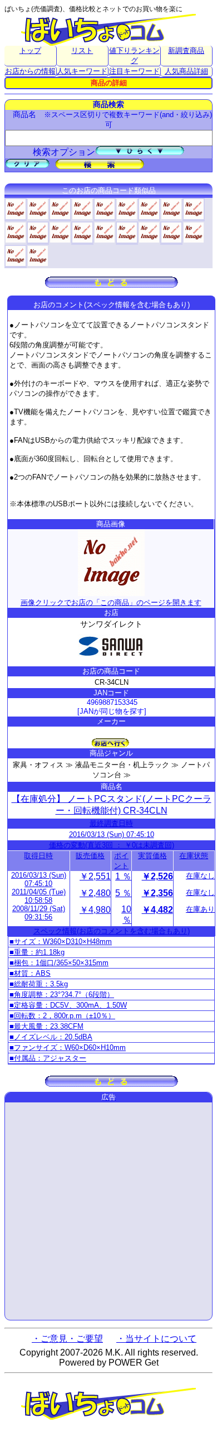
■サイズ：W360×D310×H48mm (60, 941)
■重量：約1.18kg (37, 952)
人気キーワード (82, 71)
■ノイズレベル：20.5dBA (50, 1037)
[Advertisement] (108, 1211)
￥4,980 (95, 909)
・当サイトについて (156, 1338)
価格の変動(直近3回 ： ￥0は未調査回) (111, 845)
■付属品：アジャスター (47, 1058)
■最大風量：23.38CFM (46, 1026)
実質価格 (152, 855)
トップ (30, 50)
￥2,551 (95, 876)
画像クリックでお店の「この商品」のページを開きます (111, 602)
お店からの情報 (30, 71)
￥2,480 (95, 893)
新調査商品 (186, 50)
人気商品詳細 (186, 71)
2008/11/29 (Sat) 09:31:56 (38, 912)
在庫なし (200, 876)
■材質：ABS (30, 973)
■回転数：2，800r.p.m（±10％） (62, 1016)
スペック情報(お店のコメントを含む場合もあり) (111, 931)
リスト (82, 50)
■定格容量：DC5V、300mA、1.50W (68, 1005)
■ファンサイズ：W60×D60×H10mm (67, 1047)
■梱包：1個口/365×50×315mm (58, 963)
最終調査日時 (111, 823)
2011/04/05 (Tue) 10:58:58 (39, 896)
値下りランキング (134, 55)
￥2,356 (157, 893)
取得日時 (38, 855)
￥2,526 (157, 876)
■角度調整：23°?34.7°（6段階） (61, 994)
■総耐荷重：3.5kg (38, 984)
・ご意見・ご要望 (67, 1338)
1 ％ (123, 876)
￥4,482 (157, 909)
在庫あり (200, 909)
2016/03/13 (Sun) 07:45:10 (111, 834)
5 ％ (123, 893)
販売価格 (90, 855)
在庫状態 (193, 855)
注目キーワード (134, 71)
